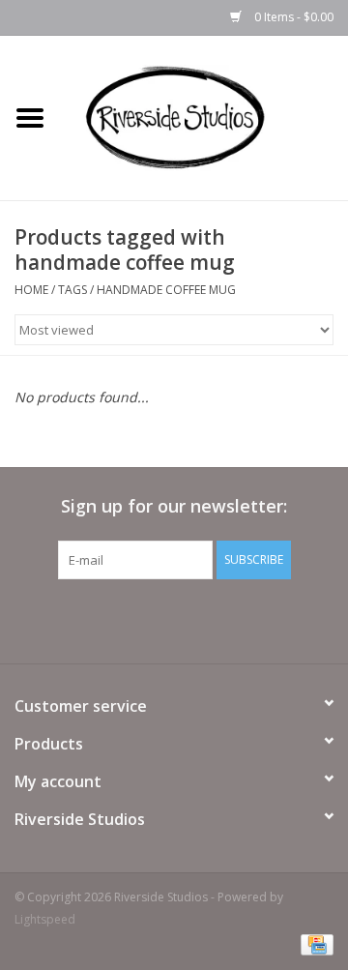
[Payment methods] (314, 943)
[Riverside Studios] (204, 116)
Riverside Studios (79, 819)
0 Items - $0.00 (292, 17)
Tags (72, 289)
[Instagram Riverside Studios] (191, 618)
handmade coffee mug (166, 289)
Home (31, 289)
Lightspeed (44, 919)
